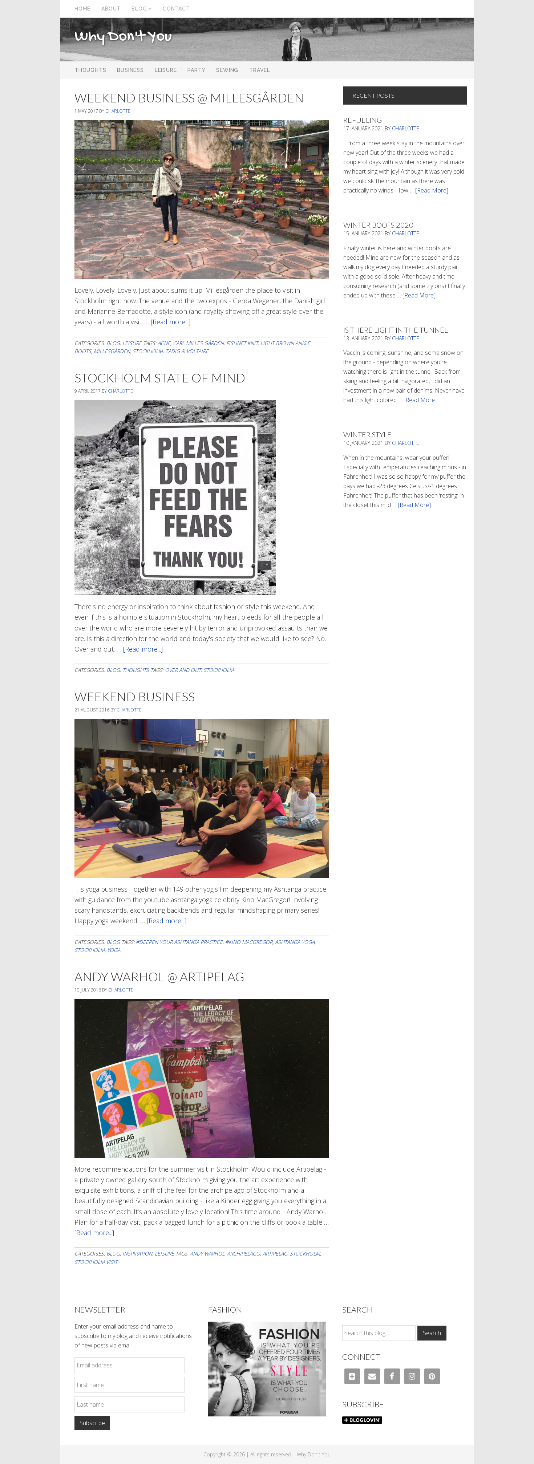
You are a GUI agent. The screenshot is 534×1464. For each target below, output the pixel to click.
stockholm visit (95, 1261)
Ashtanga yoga (295, 941)
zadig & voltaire (187, 351)
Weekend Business (134, 696)
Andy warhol (207, 1253)
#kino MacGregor (248, 941)
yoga (113, 949)
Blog (113, 343)
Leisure (132, 343)
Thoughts (135, 669)
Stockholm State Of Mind (159, 377)
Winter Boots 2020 (378, 224)
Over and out (183, 669)
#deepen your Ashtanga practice (179, 941)
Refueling (362, 119)
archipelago (243, 1253)
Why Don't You (123, 37)
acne (164, 343)
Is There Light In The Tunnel (395, 329)
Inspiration (137, 1253)
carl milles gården (198, 343)
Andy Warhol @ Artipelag (159, 976)
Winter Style (367, 434)
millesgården (112, 351)
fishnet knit (242, 343)
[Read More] (431, 190)
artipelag (275, 1253)
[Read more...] (170, 321)
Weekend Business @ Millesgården (189, 97)
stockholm (148, 351)
